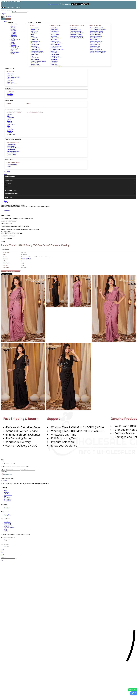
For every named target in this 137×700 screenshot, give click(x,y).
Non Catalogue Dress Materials (98, 29)
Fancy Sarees (54, 59)
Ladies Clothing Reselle (13, 142)
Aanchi (13, 43)
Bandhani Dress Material (96, 32)
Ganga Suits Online (95, 47)
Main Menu (7, 171)
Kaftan (32, 36)
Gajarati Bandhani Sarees (57, 42)
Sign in (13, 7)
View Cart (3, 19)
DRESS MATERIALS (95, 25)
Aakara (13, 40)
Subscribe (3, 471)
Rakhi (8, 127)
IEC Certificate (7, 500)
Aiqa (12, 55)
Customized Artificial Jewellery (34, 112)
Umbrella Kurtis (35, 64)
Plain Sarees (54, 36)
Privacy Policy (7, 522)
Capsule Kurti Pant (35, 41)
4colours (13, 32)
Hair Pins (9, 132)
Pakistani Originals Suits (76, 36)
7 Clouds (13, 33)
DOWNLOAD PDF (7, 274)
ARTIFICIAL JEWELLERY (14, 112)
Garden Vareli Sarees (56, 46)
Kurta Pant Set (34, 39)
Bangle (9, 119)
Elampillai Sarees (55, 44)
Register (18, 7)
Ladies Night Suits (12, 164)
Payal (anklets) (11, 124)
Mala (8, 126)
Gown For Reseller (12, 152)
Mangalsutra (10, 117)
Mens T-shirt (10, 78)
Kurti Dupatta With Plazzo (37, 52)
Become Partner (8, 495)
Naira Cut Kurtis (35, 59)
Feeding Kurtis (34, 27)
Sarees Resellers (11, 144)
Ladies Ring (10, 129)
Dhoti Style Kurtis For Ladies (38, 61)
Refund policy (7, 523)
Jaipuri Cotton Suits (95, 46)
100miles (13, 27)
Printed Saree (54, 32)
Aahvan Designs (15, 39)
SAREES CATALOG (55, 25)
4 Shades (13, 30)
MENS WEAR (10, 71)
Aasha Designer (15, 48)
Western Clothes (11, 154)
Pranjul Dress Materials (96, 36)
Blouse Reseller (11, 149)
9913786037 (4, 480)
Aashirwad (14, 49)
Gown (32, 34)
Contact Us (9, 7)
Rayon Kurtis (34, 46)
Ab (12, 50)
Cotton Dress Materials (96, 42)
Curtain (28, 103)
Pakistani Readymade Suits (77, 32)
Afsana (13, 53)
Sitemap (6, 530)
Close (9, 16)
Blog (5, 496)
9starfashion (14, 36)
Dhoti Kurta (10, 82)
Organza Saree (54, 61)
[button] (68, 698)
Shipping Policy (8, 525)
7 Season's (13, 35)
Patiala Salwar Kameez (76, 34)
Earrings (9, 121)
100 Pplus (13, 26)
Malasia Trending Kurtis (37, 51)
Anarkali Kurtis (35, 54)
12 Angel (13, 29)
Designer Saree (54, 27)
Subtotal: (3, 17)
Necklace (9, 122)
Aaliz (12, 42)
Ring (8, 116)
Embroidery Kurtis (35, 66)
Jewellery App (11, 134)
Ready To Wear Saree (56, 57)
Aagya (13, 38)
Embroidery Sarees (55, 37)
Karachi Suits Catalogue (96, 41)
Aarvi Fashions (15, 46)
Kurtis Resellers (11, 146)
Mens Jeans (10, 80)
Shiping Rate (7, 515)
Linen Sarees (54, 51)
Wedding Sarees (55, 34)
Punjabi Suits (93, 39)
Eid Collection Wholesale (76, 37)
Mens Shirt (10, 75)
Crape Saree (54, 62)
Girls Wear (10, 95)
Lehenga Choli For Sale (13, 151)
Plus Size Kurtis (35, 44)
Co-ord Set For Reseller (13, 147)
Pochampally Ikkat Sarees (57, 49)
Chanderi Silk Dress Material (97, 52)
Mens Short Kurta (11, 83)
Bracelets (9, 114)
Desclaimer (6, 526)
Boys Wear (10, 94)
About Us (6, 492)
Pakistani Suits (74, 27)
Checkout (8, 19)
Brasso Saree (54, 64)
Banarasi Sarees (55, 31)
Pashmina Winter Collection (97, 27)
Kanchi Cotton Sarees (56, 66)
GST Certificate (8, 499)
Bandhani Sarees (55, 41)
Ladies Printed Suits (95, 44)
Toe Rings (10, 131)
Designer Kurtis (35, 29)
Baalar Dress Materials (96, 37)
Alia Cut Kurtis (34, 57)
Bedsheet (9, 103)
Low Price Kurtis (35, 47)
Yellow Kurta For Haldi (13, 77)
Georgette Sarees (55, 56)
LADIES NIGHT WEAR (13, 162)
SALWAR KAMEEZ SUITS (77, 25)
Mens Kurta (10, 73)
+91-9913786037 (6, 1)
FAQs (5, 529)
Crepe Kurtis (34, 42)
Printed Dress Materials (96, 49)
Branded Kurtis (34, 62)
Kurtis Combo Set (35, 49)
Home (5, 21)
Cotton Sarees (54, 29)
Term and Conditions (9, 527)
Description (7, 210)
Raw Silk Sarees (55, 54)
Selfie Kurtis (34, 32)
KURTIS (32, 25)
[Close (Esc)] (1, 459)
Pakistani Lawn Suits (75, 29)
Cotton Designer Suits (75, 31)
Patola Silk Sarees (55, 52)
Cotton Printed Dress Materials (98, 51)
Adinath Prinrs (15, 52)
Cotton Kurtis (34, 31)
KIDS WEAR (10, 91)
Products (6, 202)
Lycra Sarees (54, 39)
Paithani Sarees (54, 47)
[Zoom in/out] (2, 459)
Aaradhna (13, 45)
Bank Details (7, 498)
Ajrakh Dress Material (95, 34)
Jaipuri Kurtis (34, 37)
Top (32, 56)
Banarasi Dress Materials (96, 31)
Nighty (9, 166)
